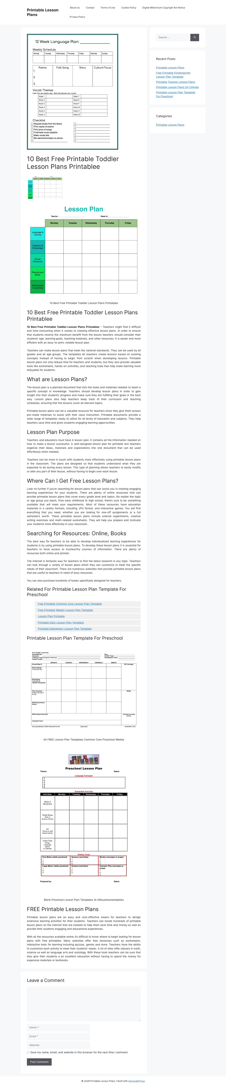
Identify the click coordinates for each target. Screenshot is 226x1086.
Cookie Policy (128, 7)
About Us (75, 7)
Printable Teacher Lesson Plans (175, 81)
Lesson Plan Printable (51, 616)
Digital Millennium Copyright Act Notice (163, 7)
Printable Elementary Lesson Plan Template (65, 628)
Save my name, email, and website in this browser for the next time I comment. (79, 1052)
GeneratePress (136, 1081)
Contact (90, 7)
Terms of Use (108, 7)
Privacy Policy (77, 16)
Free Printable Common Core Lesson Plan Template (70, 603)
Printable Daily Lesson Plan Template (61, 622)
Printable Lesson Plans (170, 67)
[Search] (194, 37)
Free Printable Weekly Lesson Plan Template (65, 610)
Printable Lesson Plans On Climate (177, 87)
